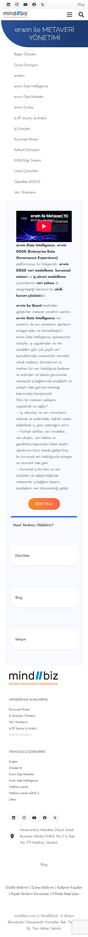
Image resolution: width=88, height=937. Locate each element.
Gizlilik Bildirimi (17, 887)
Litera (12, 799)
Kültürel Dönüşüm (27, 149)
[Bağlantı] (44, 556)
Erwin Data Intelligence (23, 780)
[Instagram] (17, 4)
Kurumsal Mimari (26, 139)
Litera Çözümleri (26, 170)
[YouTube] (25, 4)
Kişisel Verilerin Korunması (30, 893)
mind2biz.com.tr (26, 915)
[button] (81, 14)
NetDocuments (18, 786)
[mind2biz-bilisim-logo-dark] (15, 14)
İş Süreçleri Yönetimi (22, 715)
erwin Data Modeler (29, 96)
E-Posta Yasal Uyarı (65, 893)
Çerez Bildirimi (43, 887)
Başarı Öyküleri (25, 54)
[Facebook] (34, 4)
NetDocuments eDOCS (24, 793)
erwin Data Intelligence (31, 86)
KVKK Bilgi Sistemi (27, 160)
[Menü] (69, 14)
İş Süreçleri (22, 128)
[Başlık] (42, 4)
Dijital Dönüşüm (26, 64)
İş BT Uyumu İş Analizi (30, 118)
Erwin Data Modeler (21, 774)
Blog (81, 4)
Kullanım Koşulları (69, 887)
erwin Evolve (23, 107)
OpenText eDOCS (27, 181)
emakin (19, 75)
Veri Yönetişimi (25, 192)
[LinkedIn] (8, 4)
